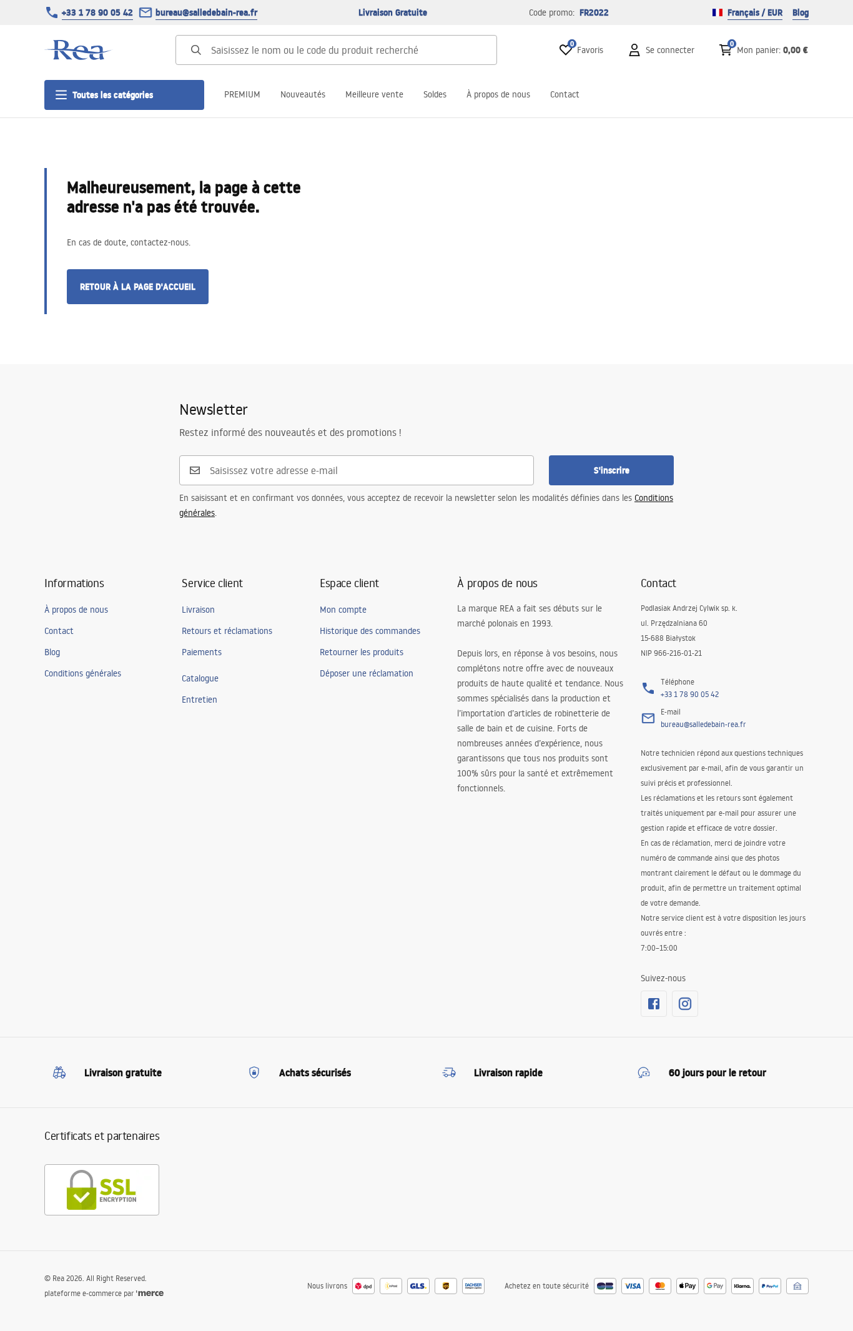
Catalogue (200, 678)
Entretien (199, 699)
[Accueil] (78, 50)
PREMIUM (242, 94)
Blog (800, 12)
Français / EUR (754, 12)
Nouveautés (302, 94)
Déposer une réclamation (366, 673)
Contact (564, 94)
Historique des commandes (370, 630)
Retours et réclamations (227, 630)
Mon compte (343, 609)
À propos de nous (498, 94)
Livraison (198, 609)
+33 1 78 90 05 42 (97, 12)
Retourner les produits (361, 652)
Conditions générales (82, 673)
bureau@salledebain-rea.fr (206, 12)
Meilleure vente (374, 94)
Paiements (202, 652)
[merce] (150, 1293)
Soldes (434, 94)
